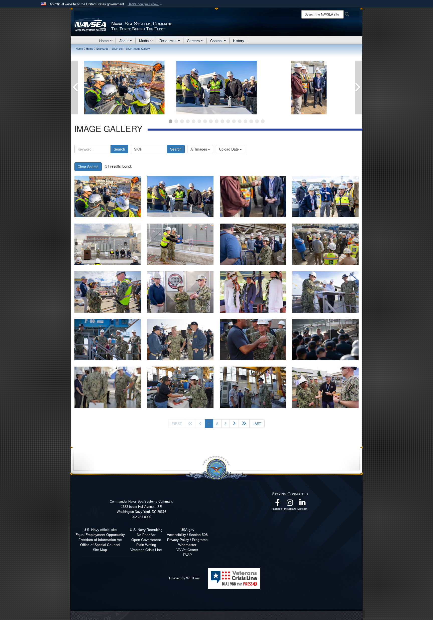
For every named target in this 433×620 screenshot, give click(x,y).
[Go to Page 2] (176, 121)
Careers (193, 40)
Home (104, 40)
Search (119, 149)
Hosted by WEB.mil (184, 578)
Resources (167, 40)
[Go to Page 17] (263, 121)
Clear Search (88, 166)
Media (144, 40)
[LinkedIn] (302, 504)
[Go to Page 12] (234, 121)
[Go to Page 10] (222, 121)
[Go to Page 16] (257, 121)
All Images (199, 149)
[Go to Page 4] (188, 121)
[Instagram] (290, 504)
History (238, 40)
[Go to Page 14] (245, 121)
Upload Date (229, 149)
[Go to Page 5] (193, 121)
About (124, 40)
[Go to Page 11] (228, 121)
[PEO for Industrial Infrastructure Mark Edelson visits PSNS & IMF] (124, 87)
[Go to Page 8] (211, 121)
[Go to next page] (234, 423)
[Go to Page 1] (170, 121)
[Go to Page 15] (251, 121)
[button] (146, 4)
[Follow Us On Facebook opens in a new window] (277, 504)
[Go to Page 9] (217, 121)
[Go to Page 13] (240, 121)
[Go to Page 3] (182, 121)
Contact (216, 40)
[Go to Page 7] (205, 121)
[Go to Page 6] (199, 121)
